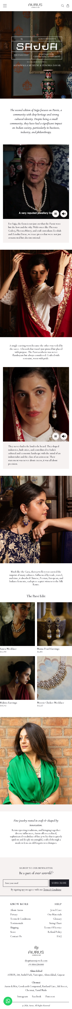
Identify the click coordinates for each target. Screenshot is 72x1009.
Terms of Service (53, 927)
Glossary (57, 918)
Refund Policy (55, 931)
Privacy (13, 914)
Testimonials (16, 923)
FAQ (59, 936)
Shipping (14, 927)
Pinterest (50, 996)
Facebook (36, 996)
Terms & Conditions (52, 889)
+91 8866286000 (36, 964)
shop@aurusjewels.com (36, 960)
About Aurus (16, 910)
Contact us (16, 936)
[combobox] (62, 5)
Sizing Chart (55, 923)
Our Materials (55, 914)
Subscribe (59, 883)
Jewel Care (56, 910)
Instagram (22, 996)
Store (13, 931)
